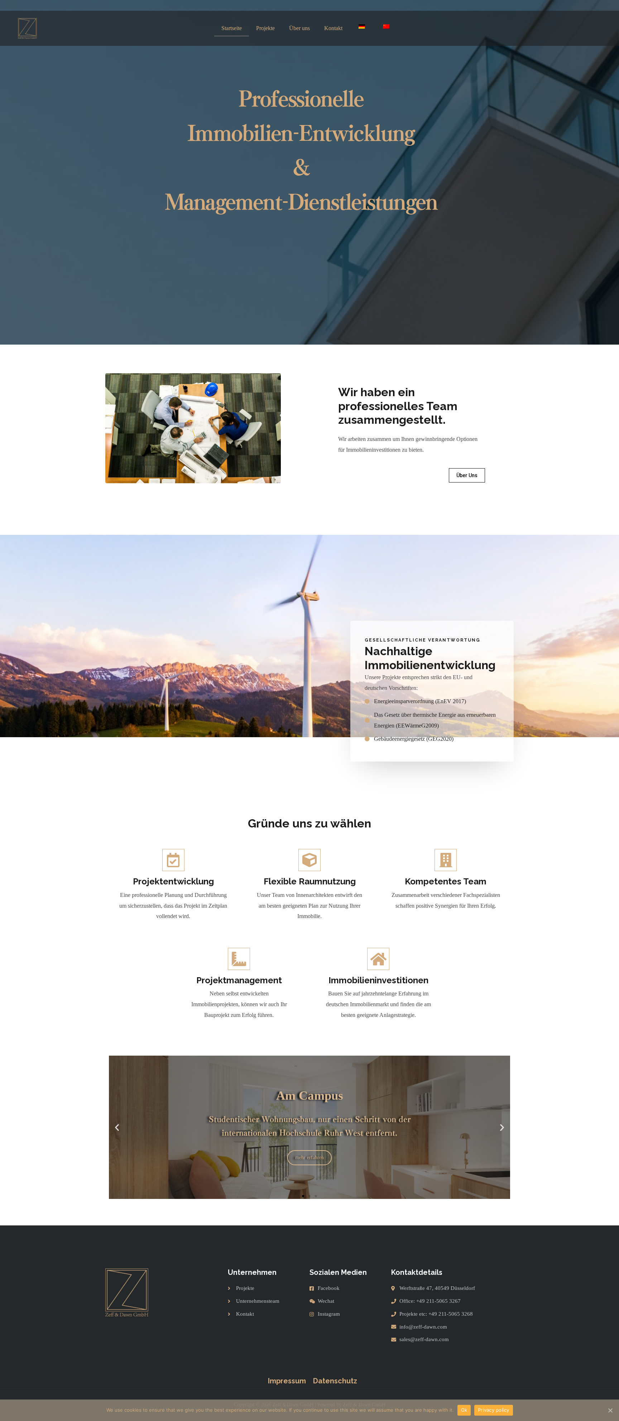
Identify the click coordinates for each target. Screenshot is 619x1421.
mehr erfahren (309, 1193)
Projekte (265, 28)
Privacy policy (493, 1410)
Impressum (287, 1381)
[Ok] (610, 1410)
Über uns (299, 28)
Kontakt (333, 28)
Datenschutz (335, 1381)
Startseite (231, 28)
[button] (467, 475)
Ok (464, 1410)
